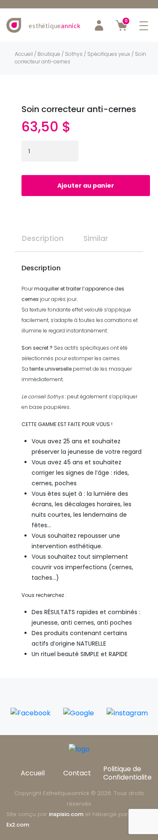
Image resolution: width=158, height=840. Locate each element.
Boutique (48, 54)
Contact (77, 773)
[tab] (42, 235)
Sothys (74, 54)
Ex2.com (17, 825)
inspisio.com (66, 814)
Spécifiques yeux (108, 54)
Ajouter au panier (85, 185)
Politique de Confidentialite (127, 773)
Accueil (24, 54)
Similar (95, 238)
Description (43, 238)
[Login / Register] (99, 25)
